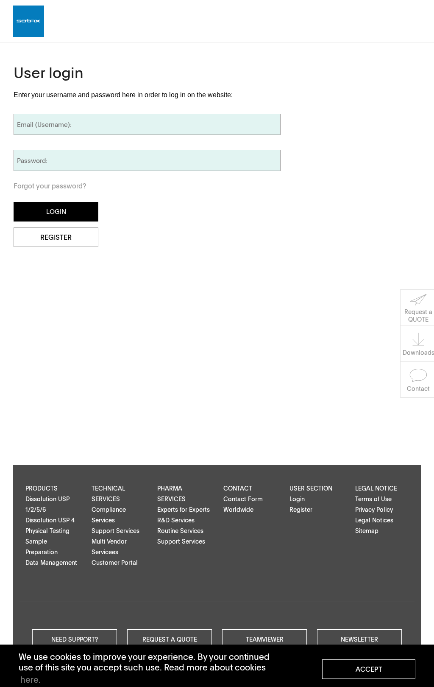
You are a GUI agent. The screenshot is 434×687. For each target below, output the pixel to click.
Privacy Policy (374, 509)
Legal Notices (374, 520)
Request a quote (169, 639)
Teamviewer (265, 639)
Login (297, 499)
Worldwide (238, 509)
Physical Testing (47, 531)
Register (56, 237)
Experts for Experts (183, 509)
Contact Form (243, 499)
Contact (237, 488)
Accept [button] (369, 669)
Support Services (115, 531)
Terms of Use (373, 499)
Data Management (51, 562)
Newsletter (359, 639)
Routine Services (180, 531)
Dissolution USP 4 (50, 520)
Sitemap (366, 531)
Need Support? (74, 639)
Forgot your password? (50, 186)
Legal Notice (376, 488)
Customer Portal (115, 562)
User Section (310, 488)
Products (41, 488)
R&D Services (176, 520)
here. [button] (30, 679)
